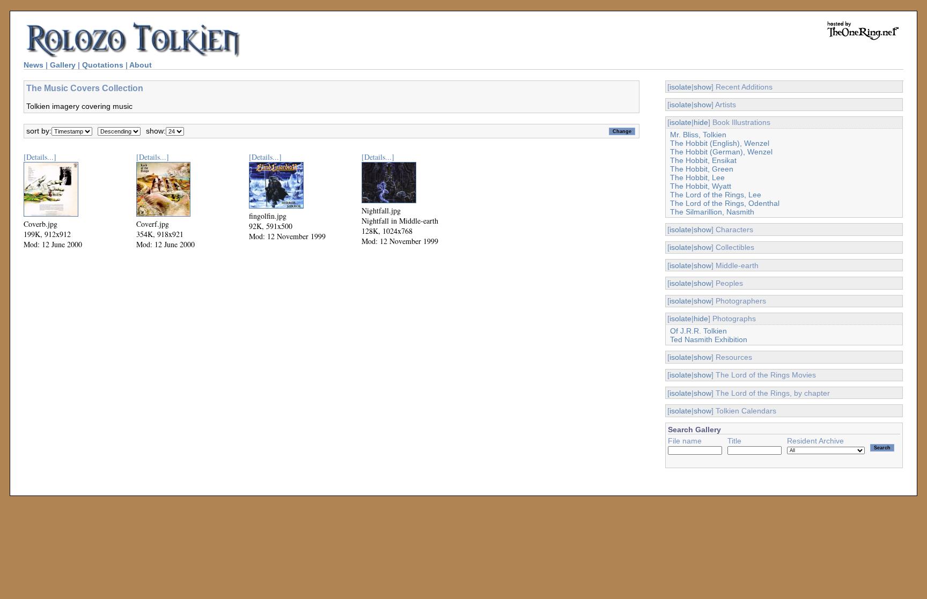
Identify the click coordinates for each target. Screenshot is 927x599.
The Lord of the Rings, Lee (715, 194)
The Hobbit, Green (701, 169)
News (33, 65)
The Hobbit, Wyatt (700, 186)
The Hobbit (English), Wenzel (719, 143)
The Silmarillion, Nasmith (712, 212)
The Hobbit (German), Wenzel (721, 151)
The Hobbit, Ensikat (703, 160)
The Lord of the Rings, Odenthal (724, 203)
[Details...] (40, 157)
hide (701, 122)
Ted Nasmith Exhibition (708, 339)
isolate (680, 87)
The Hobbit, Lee (697, 177)
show (702, 87)
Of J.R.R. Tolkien (698, 331)
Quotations (102, 65)
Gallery (63, 65)
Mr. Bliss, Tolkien (698, 134)
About (140, 65)
